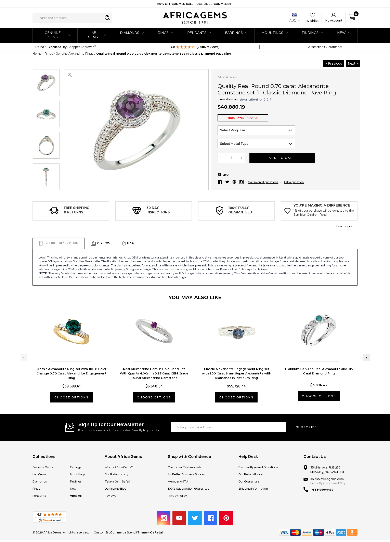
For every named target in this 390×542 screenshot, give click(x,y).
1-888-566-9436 (321, 489)
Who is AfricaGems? (119, 467)
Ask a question (294, 182)
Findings (310, 33)
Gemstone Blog (116, 488)
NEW (341, 33)
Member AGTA (178, 481)
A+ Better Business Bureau (186, 474)
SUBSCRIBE (306, 427)
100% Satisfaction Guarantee (188, 488)
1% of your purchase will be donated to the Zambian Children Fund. (324, 212)
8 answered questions (263, 182)
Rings (163, 33)
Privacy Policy (177, 495)
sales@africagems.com (327, 479)
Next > (353, 63)
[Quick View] (67, 350)
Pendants (196, 33)
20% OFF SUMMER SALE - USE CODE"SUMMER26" (195, 4)
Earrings (234, 33)
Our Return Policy (250, 474)
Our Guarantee (248, 481)
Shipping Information (253, 488)
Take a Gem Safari (117, 481)
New (73, 488)
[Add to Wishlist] (76, 350)
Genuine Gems (53, 35)
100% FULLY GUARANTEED (240, 210)
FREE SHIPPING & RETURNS (76, 210)
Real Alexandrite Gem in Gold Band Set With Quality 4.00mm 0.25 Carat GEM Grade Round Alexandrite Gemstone (154, 373)
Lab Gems (93, 35)
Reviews (110, 495)
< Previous (334, 63)
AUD (293, 21)
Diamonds (129, 33)
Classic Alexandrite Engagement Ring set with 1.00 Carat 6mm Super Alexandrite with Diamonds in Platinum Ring (236, 373)
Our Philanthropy (116, 474)
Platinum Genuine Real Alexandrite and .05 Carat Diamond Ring (319, 371)
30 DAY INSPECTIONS (158, 210)
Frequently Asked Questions (258, 467)
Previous (24, 357)
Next (366, 357)
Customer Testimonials (184, 467)
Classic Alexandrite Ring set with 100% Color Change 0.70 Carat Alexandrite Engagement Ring (71, 373)
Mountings (272, 33)
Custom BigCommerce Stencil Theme (121, 532)
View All (76, 495)
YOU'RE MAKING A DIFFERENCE (322, 205)
